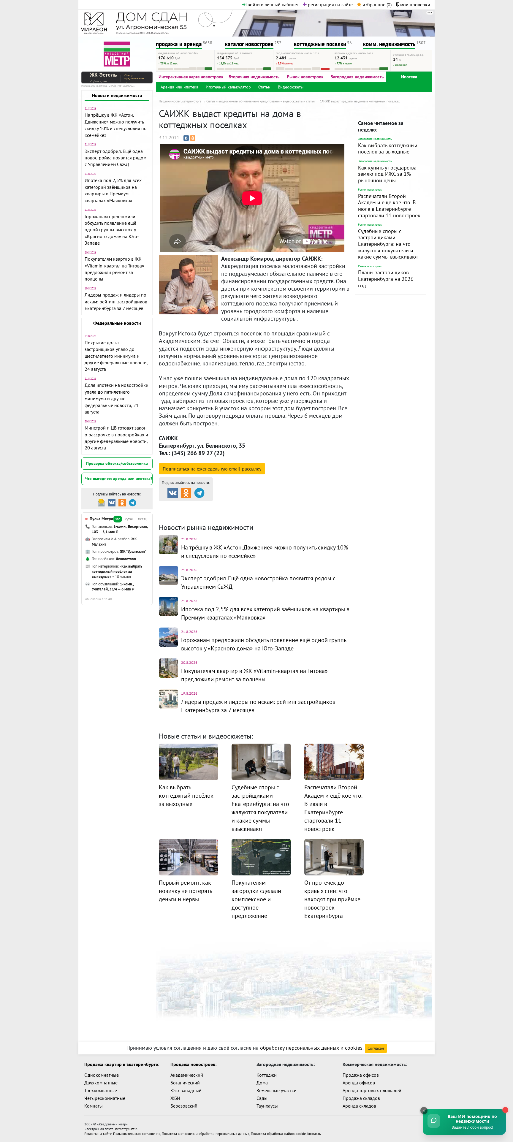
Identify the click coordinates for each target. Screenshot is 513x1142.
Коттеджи (266, 1075)
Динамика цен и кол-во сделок (268, 513)
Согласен (376, 1048)
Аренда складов (359, 1106)
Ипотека (409, 77)
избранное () (376, 4)
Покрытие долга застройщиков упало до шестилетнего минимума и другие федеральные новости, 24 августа (116, 356)
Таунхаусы (267, 1106)
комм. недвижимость (389, 43)
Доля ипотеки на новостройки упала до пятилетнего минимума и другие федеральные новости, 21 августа (116, 398)
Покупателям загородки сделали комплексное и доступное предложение (256, 899)
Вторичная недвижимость (254, 77)
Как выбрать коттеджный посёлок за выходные (387, 148)
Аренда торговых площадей (372, 1090)
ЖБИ (175, 1098)
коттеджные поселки (320, 43)
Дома (262, 1083)
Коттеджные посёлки (319, 506)
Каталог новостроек (254, 506)
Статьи (264, 87)
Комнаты (93, 1106)
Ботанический (185, 1083)
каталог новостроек (249, 43)
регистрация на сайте (330, 4)
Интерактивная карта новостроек (191, 77)
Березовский (183, 1106)
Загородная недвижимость (357, 77)
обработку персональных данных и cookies (311, 1047)
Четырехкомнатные (104, 1098)
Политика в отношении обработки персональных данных (205, 1133)
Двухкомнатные (101, 1083)
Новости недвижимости (117, 95)
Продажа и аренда (190, 506)
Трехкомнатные (100, 1090)
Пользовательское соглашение (136, 1133)
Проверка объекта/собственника (117, 463)
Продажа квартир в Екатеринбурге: (121, 1064)
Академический (186, 1075)
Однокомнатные (101, 1075)
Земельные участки (276, 1090)
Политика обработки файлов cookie (278, 1133)
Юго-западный (186, 1090)
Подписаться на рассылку (212, 469)
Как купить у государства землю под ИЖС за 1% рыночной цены (387, 174)
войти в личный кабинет (272, 4)
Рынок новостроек (305, 77)
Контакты (314, 1133)
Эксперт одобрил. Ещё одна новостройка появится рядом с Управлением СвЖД (115, 157)
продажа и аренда (179, 43)
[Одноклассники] (192, 138)
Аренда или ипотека (179, 87)
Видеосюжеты (290, 87)
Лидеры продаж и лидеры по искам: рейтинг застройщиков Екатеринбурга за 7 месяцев (116, 301)
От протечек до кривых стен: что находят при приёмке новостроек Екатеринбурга (332, 899)
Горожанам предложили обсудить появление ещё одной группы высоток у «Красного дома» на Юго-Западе (112, 229)
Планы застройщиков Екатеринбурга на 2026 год (386, 279)
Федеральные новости (117, 323)
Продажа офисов (361, 1075)
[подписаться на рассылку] (101, 502)
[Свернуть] (424, 1110)
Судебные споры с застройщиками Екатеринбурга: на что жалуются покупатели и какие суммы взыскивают (388, 244)
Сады (261, 1098)
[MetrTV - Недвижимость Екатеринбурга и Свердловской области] (117, 53)
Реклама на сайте (98, 1133)
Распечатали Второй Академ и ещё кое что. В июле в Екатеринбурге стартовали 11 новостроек (389, 206)
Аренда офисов (359, 1083)
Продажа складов (361, 1098)
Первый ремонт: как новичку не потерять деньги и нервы (185, 891)
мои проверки (414, 4)
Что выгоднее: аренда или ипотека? (118, 478)
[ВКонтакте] (186, 138)
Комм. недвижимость (193, 513)
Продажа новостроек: (193, 1064)
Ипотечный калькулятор (228, 87)
